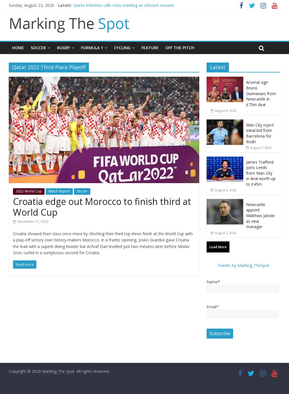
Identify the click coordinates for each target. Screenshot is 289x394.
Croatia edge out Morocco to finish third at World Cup (102, 206)
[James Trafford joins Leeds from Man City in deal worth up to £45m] (225, 159)
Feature (150, 47)
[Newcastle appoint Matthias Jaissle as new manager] (225, 202)
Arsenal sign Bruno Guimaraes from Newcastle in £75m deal (261, 93)
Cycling (122, 47)
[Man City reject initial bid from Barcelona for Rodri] (225, 122)
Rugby (63, 47)
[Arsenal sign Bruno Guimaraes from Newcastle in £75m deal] (225, 79)
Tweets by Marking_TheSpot (243, 265)
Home (18, 47)
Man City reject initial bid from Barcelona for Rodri (260, 133)
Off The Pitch (179, 47)
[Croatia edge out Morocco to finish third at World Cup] (104, 80)
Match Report (59, 191)
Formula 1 (92, 47)
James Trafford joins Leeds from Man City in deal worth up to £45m (260, 173)
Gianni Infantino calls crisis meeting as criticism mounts (123, 5)
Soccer (38, 47)
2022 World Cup (29, 191)
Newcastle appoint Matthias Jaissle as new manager (260, 215)
